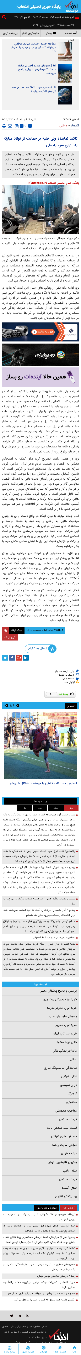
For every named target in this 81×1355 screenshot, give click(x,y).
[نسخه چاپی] (4, 126)
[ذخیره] (17, 126)
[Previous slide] (17, 705)
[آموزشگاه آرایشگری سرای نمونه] (40, 377)
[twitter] (5, 658)
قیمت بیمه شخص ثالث (62, 1127)
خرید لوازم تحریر (66, 1025)
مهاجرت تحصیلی (66, 1110)
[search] (4, 17)
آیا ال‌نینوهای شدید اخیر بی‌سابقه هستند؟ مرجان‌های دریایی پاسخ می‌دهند (36, 69)
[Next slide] (6, 705)
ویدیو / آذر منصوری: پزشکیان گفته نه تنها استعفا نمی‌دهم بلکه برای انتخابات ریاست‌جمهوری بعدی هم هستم (39, 912)
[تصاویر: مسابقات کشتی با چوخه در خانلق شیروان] (40, 745)
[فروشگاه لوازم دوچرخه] (40, 355)
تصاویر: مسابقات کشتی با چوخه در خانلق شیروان (43, 783)
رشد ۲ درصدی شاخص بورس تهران (56, 1276)
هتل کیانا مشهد (66, 1042)
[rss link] (27, 1315)
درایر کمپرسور (68, 1085)
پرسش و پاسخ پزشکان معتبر (58, 990)
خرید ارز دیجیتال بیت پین (60, 999)
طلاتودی (71, 1102)
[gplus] (19, 658)
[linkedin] (26, 658)
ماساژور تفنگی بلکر (65, 1050)
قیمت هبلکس (68, 1119)
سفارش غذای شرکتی (64, 1136)
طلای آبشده (69, 1187)
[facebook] (12, 658)
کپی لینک (10, 637)
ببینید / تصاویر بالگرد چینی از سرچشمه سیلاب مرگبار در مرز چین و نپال (39, 901)
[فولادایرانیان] (40, 331)
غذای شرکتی (69, 1076)
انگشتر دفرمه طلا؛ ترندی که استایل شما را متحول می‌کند (44, 1300)
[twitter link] (12, 1315)
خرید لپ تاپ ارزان (65, 1033)
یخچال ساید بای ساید (63, 1016)
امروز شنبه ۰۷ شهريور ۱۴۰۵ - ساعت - (52, 17)
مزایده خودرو (68, 1153)
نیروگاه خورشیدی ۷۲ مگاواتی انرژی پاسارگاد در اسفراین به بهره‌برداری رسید (39, 1217)
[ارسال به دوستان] (10, 126)
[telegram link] (20, 1315)
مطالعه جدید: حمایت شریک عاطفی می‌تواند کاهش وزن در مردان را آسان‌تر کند (33, 47)
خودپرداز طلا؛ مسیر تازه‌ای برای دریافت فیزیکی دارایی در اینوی (41, 1293)
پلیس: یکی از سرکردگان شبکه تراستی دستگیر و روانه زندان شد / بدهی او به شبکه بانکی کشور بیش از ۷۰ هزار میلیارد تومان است (39, 1239)
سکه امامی (70, 1170)
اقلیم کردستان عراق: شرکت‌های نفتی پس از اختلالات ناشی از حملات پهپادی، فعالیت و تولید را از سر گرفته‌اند (39, 1228)
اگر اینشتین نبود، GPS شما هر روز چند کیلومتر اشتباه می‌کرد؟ (33, 89)
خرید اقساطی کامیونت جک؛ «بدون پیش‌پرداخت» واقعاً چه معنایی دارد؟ (39, 1284)
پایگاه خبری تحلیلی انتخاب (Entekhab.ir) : (53, 183)
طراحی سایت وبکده (64, 1144)
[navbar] (77, 17)
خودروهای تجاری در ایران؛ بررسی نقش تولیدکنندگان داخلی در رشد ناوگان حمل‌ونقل (39, 1267)
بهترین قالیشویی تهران (62, 1162)
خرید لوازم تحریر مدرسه (62, 1007)
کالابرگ (72, 1093)
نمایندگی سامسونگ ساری (60, 1067)
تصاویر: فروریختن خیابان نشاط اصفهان (54, 937)
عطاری (73, 1059)
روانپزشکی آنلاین (66, 1196)
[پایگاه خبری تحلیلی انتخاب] (71, 6)
